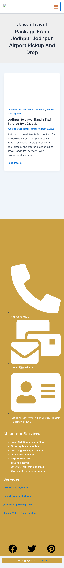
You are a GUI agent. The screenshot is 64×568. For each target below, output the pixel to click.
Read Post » (15, 162)
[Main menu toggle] (56, 6)
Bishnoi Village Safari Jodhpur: (20, 513)
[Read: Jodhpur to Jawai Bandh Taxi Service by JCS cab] (32, 88)
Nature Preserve (36, 109)
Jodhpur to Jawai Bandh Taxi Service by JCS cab (29, 121)
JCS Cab (42, 560)
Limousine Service (17, 109)
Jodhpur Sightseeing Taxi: (17, 504)
